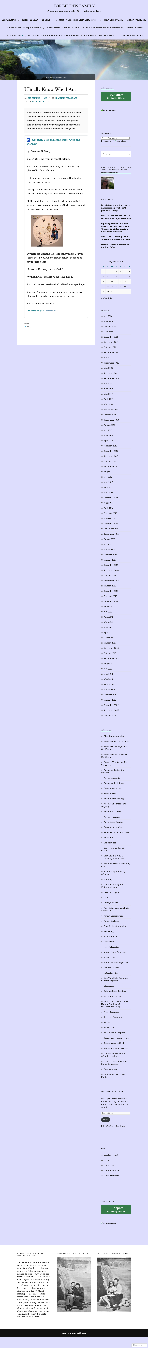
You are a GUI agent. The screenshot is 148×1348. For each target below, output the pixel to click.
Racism (107, 1022)
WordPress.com (111, 1176)
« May (104, 298)
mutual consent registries (116, 962)
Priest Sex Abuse (111, 1012)
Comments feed (111, 1170)
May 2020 (108, 368)
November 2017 (111, 456)
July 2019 (108, 383)
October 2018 (110, 415)
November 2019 (111, 373)
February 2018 (110, 446)
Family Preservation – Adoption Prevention (124, 20)
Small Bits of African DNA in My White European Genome (116, 217)
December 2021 (111, 337)
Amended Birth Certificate (116, 832)
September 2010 (111, 658)
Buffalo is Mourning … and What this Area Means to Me (115, 238)
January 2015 (110, 560)
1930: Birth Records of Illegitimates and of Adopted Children (113, 28)
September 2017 (111, 466)
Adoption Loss (110, 793)
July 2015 (108, 544)
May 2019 (108, 394)
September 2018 (111, 420)
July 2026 (108, 316)
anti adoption (110, 843)
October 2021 (110, 347)
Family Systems (111, 921)
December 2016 (111, 498)
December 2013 (111, 591)
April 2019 (108, 399)
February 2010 (110, 695)
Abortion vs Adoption (114, 736)
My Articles (15, 35)
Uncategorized (40, 101)
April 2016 (108, 508)
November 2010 (111, 648)
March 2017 (109, 492)
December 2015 (111, 523)
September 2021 (111, 352)
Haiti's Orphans (111, 936)
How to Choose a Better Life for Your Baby (115, 245)
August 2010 (109, 663)
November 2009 (111, 710)
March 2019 (109, 404)
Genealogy (109, 931)
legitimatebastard (66, 98)
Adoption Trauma (112, 812)
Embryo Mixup (111, 903)
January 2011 (110, 643)
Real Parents (109, 1027)
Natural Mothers (112, 973)
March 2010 (109, 689)
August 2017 (109, 472)
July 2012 (108, 612)
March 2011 (109, 638)
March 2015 (109, 549)
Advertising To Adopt (114, 822)
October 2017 (110, 461)
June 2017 (108, 482)
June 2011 (108, 627)
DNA (106, 897)
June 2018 (108, 435)
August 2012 (109, 606)
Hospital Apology (112, 947)
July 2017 (108, 477)
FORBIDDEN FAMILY (74, 6)
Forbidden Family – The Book (35, 20)
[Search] (128, 154)
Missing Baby (110, 957)
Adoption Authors (112, 788)
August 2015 (109, 539)
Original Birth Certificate (116, 991)
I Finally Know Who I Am (50, 89)
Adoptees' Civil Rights (114, 783)
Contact (60, 20)
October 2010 (110, 653)
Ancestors (108, 837)
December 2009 (111, 705)
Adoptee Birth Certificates (116, 741)
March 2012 (109, 622)
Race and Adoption (113, 1017)
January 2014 (110, 586)
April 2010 (109, 684)
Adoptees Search (112, 778)
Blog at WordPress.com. (74, 1333)
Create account (111, 1155)
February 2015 (110, 555)
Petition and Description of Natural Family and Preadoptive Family (115, 1004)
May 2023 (108, 321)
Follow (105, 1120)
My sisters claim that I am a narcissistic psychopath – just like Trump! (115, 208)
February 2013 (110, 596)
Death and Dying (111, 892)
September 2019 (111, 378)
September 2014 (111, 581)
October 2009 (110, 715)
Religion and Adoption (114, 1033)
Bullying (108, 879)
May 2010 (108, 679)
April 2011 (108, 632)
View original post (35, 311)
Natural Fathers (111, 968)
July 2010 (108, 669)
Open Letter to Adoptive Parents (25, 28)
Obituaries (109, 986)
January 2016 (110, 518)
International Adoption (115, 952)
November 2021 (111, 342)
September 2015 (111, 534)
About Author (9, 20)
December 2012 (111, 601)
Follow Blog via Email (112, 1092)
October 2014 (110, 575)
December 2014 (111, 565)
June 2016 (108, 503)
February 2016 (110, 513)
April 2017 (108, 487)
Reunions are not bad (114, 1043)
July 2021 (108, 357)
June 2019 (108, 389)
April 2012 (108, 617)
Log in (107, 1160)
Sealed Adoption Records (116, 1048)
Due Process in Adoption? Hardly (62, 28)
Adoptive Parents (112, 817)
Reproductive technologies (116, 1038)
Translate (121, 141)
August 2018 (109, 425)
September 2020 (111, 363)
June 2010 (108, 674)
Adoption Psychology (114, 799)
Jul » (110, 298)
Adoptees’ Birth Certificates (82, 20)
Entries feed (109, 1165)
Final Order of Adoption (115, 926)
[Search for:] (116, 154)
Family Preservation (113, 916)
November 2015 (111, 529)
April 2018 (108, 441)
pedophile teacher (112, 996)
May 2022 (108, 332)
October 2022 (110, 326)
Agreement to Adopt (113, 827)
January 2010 (110, 700)
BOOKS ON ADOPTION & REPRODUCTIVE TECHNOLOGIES (113, 35)
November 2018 (111, 409)
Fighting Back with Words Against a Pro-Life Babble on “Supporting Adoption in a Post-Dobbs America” (115, 227)
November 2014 (111, 570)
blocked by (119, 97)
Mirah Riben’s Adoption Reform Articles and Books (53, 35)
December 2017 (111, 451)
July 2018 (108, 430)
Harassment (109, 942)
